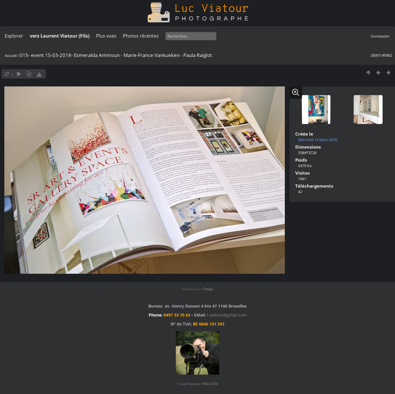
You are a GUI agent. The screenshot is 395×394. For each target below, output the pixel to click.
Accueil (10, 55)
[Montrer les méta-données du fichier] (29, 74)
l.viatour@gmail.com (227, 315)
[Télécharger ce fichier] (39, 74)
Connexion (380, 36)
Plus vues (106, 36)
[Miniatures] (368, 72)
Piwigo (208, 288)
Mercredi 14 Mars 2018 (317, 139)
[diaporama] (19, 74)
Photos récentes (141, 36)
